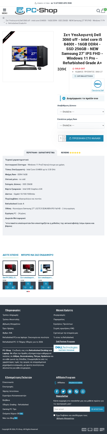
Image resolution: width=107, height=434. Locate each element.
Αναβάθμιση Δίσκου (66, 105)
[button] (27, 291)
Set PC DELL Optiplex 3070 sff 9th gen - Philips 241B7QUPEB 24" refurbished (22, 278)
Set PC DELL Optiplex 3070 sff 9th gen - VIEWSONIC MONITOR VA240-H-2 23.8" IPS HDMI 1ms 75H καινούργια (40, 278)
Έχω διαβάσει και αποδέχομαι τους (71, 417)
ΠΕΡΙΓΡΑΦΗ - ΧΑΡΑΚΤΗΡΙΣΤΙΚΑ (40, 153)
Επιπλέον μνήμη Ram (67, 119)
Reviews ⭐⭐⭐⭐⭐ (71, 153)
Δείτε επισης (11, 255)
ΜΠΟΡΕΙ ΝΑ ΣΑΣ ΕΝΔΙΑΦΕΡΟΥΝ (39, 255)
